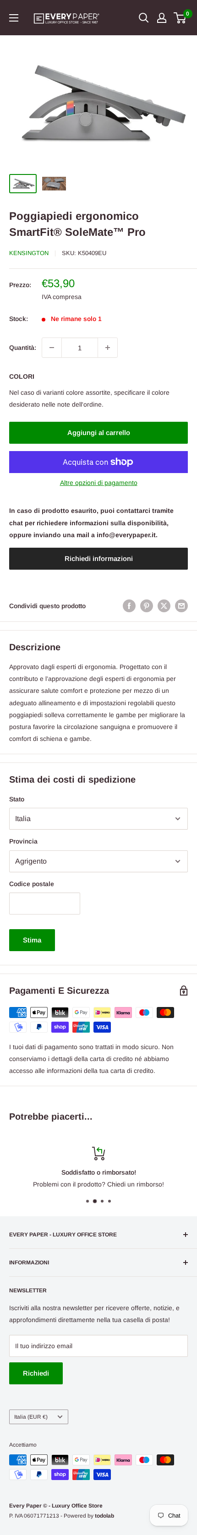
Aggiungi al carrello (98, 432)
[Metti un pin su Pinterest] (146, 605)
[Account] (161, 18)
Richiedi (36, 1373)
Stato (16, 799)
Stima (32, 940)
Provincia (23, 841)
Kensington (29, 253)
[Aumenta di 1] (107, 347)
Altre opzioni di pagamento (98, 482)
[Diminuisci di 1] (51, 347)
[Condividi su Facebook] (129, 605)
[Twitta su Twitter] (164, 605)
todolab (104, 1516)
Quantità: (22, 347)
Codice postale (31, 883)
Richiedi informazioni (99, 558)
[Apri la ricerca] (144, 18)
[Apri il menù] (13, 18)
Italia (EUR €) (31, 1417)
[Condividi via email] (181, 605)
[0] (180, 17)
